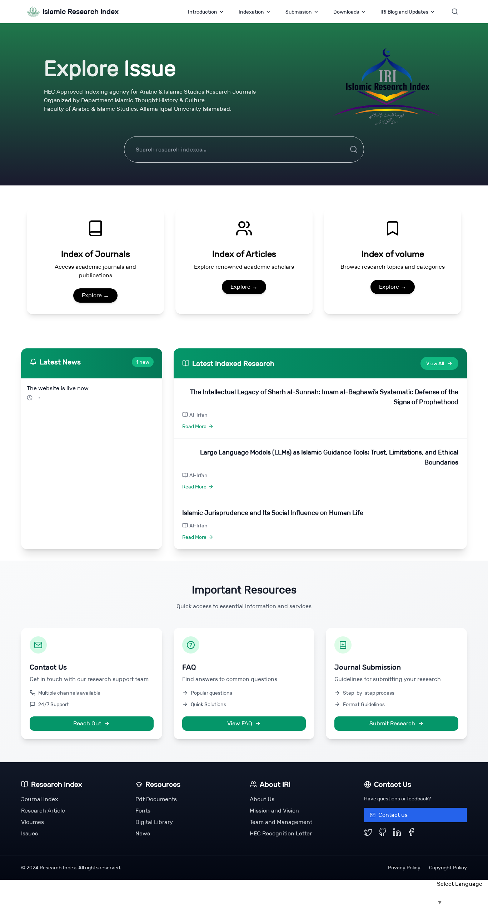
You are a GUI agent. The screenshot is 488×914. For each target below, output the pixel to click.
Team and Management (281, 822)
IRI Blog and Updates (404, 12)
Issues (29, 833)
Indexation (251, 12)
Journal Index (39, 799)
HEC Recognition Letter (281, 833)
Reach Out (87, 723)
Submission (298, 12)
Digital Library (154, 822)
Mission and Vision (274, 810)
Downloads (346, 12)
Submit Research (392, 723)
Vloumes (32, 822)
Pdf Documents (156, 799)
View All (435, 363)
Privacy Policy (404, 867)
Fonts (142, 810)
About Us (262, 799)
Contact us (393, 814)
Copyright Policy (448, 867)
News (142, 833)
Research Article (43, 810)
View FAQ (239, 723)
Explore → (95, 295)
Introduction (202, 12)
